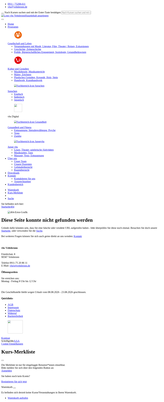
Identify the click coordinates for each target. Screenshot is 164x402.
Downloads (13, 172)
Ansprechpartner (22, 181)
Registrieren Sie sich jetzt (14, 381)
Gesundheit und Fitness (19, 127)
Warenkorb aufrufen (18, 398)
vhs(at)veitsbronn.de (20, 265)
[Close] (14, 387)
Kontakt (78, 236)
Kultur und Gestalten (18, 68)
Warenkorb (13, 189)
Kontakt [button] (12, 175)
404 (12, 206)
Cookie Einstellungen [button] (12, 343)
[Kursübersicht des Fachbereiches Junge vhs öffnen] (29, 141)
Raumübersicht (21, 170)
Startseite (5, 206)
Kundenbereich (15, 184)
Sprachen (12, 91)
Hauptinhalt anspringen (37, 15)
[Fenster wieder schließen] (2, 360)
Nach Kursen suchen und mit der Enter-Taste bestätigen (32, 12)
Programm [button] (13, 26)
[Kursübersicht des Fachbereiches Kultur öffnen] (18, 63)
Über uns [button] (12, 158)
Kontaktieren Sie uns (24, 178)
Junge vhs (13, 147)
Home (11, 24)
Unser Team (20, 161)
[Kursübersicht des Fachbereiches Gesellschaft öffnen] (18, 38)
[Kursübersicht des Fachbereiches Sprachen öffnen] (29, 85)
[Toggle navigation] (2, 19)
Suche (11, 198)
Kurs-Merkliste (15, 192)
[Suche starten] (2, 13)
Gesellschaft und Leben (20, 43)
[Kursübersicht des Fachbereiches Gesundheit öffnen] (30, 122)
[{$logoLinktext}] (13, 15)
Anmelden (6, 370)
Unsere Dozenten (23, 164)
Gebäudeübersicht (23, 167)
